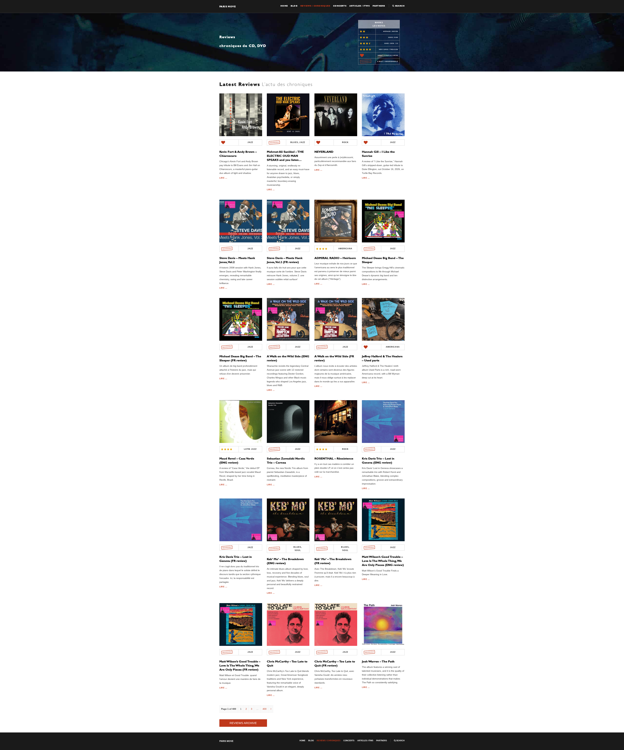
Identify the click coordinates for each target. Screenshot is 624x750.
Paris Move (227, 6)
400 (264, 709)
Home (284, 6)
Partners (379, 6)
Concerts (339, 6)
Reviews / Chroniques (315, 6)
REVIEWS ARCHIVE (243, 723)
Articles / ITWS (359, 6)
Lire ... (223, 178)
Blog (294, 6)
